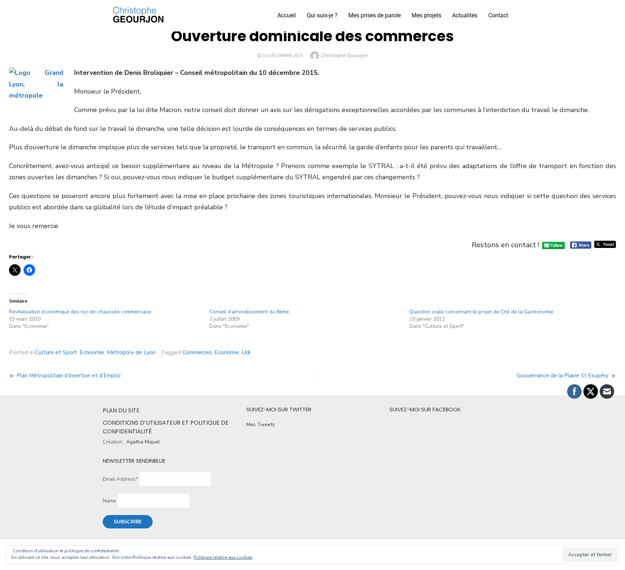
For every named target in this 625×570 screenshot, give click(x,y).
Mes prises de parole (374, 15)
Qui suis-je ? (322, 15)
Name (109, 500)
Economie (92, 352)
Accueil (286, 15)
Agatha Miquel (143, 441)
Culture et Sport (56, 352)
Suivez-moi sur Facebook (425, 409)
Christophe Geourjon (344, 55)
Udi (246, 352)
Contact (498, 15)
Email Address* (120, 479)
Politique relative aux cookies (223, 557)
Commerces (197, 352)
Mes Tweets (260, 424)
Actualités (464, 15)
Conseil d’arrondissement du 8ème (249, 311)
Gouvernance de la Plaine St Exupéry (562, 375)
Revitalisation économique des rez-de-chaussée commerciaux (80, 311)
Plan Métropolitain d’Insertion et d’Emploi (68, 375)
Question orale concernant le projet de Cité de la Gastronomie (481, 311)
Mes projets (426, 15)
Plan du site (121, 410)
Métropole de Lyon (131, 352)
